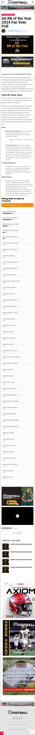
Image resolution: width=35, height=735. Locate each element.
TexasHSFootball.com (14, 31)
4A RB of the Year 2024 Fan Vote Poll (21, 552)
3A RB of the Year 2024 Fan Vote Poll (21, 544)
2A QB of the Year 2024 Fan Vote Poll (21, 567)
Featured (15, 528)
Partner (11, 724)
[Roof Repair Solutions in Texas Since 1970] (17, 9)
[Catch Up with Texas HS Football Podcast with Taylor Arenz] (17, 496)
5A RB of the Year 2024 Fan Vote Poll (21, 559)
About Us (16, 724)
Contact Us (23, 724)
